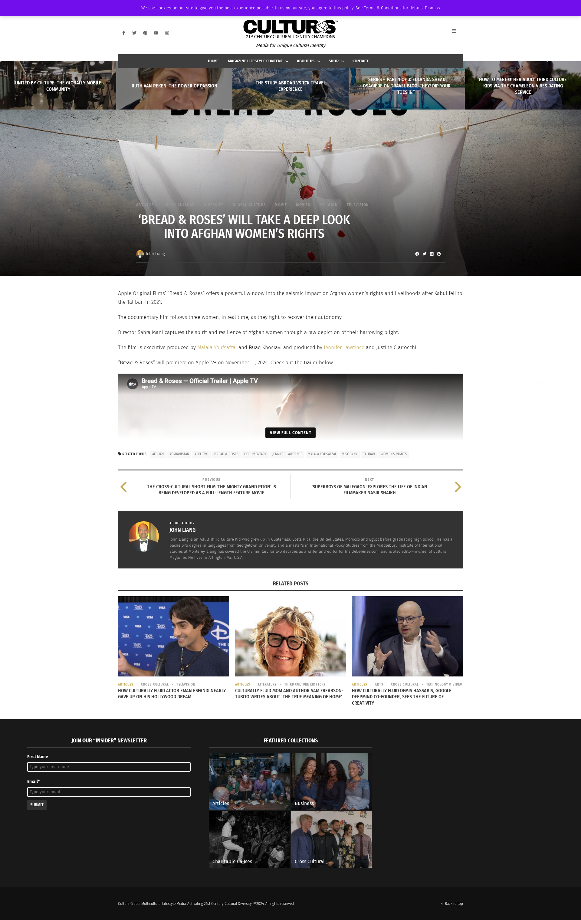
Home (213, 61)
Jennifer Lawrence (344, 347)
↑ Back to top (452, 904)
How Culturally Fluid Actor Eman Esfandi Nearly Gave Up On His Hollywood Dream (172, 694)
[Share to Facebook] (417, 253)
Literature (267, 684)
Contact (361, 61)
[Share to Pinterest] (438, 253)
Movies (303, 205)
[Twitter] (134, 33)
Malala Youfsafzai (217, 347)
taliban (369, 454)
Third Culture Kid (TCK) (304, 684)
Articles (145, 205)
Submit (37, 804)
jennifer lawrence (287, 454)
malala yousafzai (322, 454)
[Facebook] (123, 33)
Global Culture (249, 205)
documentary (255, 454)
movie (281, 205)
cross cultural (155, 684)
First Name (37, 756)
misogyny (349, 454)
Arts (379, 684)
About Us (305, 61)
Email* (33, 781)
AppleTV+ (201, 454)
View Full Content (290, 432)
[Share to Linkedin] (431, 253)
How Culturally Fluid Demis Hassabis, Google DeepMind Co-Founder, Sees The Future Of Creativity (401, 697)
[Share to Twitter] (424, 253)
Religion (328, 205)
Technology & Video (444, 684)
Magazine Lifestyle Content (255, 61)
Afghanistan (179, 454)
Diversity (214, 205)
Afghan (158, 454)
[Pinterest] (145, 33)
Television (185, 684)
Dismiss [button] (432, 8)
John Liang (155, 253)
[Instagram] (167, 33)
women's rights (394, 454)
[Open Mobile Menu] (457, 33)
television (358, 205)
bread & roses (226, 454)
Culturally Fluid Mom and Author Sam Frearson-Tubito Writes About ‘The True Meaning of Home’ (289, 694)
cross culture (178, 205)
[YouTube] (156, 33)
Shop (334, 61)
